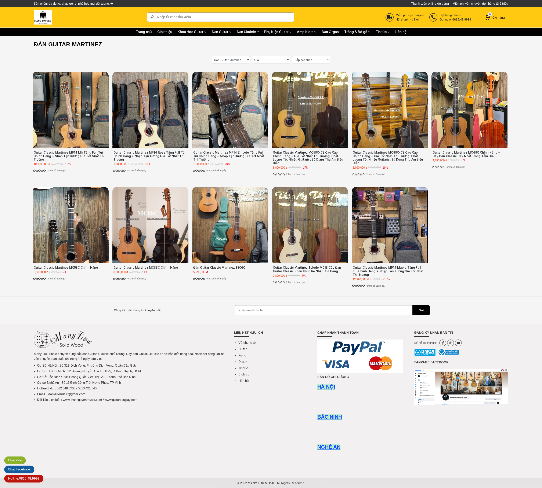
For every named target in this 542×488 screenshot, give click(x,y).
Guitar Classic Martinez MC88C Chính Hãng (145, 267)
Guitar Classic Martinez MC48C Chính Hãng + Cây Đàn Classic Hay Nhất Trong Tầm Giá (466, 154)
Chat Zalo (15, 460)
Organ (242, 362)
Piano (242, 355)
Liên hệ (243, 381)
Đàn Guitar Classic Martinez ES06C (219, 267)
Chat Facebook (19, 469)
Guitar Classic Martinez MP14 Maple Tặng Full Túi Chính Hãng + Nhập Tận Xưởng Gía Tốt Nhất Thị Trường (388, 271)
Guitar (242, 349)
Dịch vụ (243, 374)
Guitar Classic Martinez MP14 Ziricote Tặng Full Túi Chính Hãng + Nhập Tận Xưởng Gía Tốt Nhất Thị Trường (228, 156)
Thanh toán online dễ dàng (430, 3)
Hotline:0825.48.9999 (24, 478)
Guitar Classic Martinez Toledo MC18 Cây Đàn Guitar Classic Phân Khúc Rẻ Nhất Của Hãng (307, 269)
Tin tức (243, 368)
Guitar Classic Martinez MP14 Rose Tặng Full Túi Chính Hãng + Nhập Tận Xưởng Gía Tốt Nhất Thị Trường (149, 156)
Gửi (421, 310)
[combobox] (221, 17)
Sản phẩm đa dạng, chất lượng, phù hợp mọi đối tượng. (72, 3)
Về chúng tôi (247, 343)
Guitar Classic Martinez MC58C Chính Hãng (66, 267)
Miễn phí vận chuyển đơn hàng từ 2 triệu (480, 3)
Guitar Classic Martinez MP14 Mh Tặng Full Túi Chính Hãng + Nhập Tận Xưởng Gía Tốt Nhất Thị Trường (69, 156)
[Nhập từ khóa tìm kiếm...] (220, 17)
